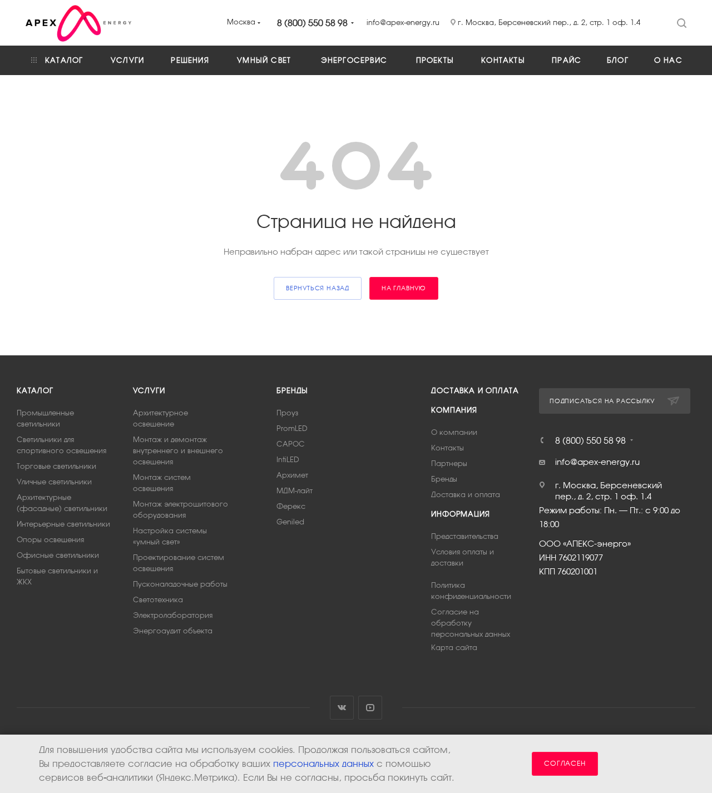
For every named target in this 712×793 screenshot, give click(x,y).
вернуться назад (317, 288)
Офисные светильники (58, 555)
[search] (681, 22)
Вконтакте (342, 708)
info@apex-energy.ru (597, 462)
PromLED (292, 428)
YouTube (370, 708)
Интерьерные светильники (63, 524)
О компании (454, 432)
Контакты (447, 448)
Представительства (464, 536)
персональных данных (323, 764)
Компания (454, 410)
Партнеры (449, 463)
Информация (460, 514)
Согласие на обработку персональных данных (470, 623)
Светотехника (158, 600)
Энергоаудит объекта (172, 631)
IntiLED (287, 459)
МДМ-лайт (294, 491)
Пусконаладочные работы (180, 584)
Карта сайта (454, 647)
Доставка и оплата (475, 390)
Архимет (292, 475)
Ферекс (290, 506)
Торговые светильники (56, 466)
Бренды (292, 390)
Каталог (35, 390)
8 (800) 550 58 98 (312, 23)
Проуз (287, 413)
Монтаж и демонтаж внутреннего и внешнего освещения (178, 450)
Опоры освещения (50, 540)
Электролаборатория (172, 615)
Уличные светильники (54, 482)
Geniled (290, 522)
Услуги (149, 390)
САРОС (290, 444)
